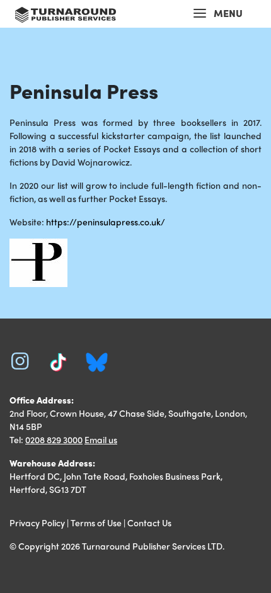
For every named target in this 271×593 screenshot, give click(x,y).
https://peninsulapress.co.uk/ (105, 221)
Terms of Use (96, 522)
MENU (228, 13)
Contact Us (149, 522)
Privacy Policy (37, 522)
